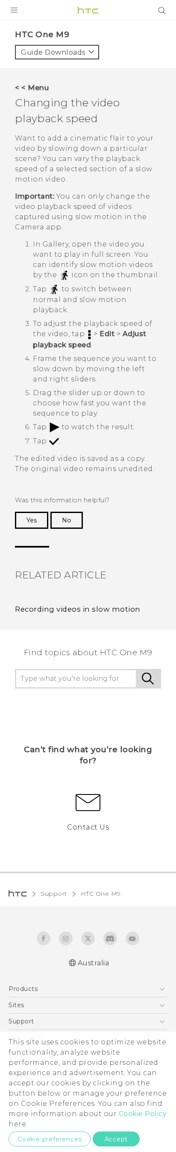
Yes (31, 520)
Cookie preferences (50, 1139)
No (66, 520)
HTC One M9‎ (101, 893)
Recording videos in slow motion (78, 609)
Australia (93, 963)
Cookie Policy (143, 1114)
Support (54, 893)
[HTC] (88, 10)
